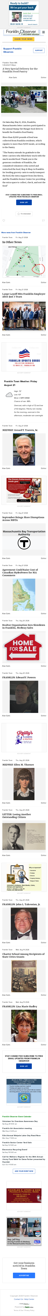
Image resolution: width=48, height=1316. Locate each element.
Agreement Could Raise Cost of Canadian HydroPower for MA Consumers (20, 572)
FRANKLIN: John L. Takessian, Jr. (21, 904)
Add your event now (24, 1171)
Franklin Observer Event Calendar (16, 1117)
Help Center (29, 1299)
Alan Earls (13, 78)
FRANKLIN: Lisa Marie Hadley (19, 1006)
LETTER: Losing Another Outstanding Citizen (16, 816)
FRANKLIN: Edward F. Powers (19, 677)
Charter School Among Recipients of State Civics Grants (23, 955)
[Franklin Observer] (21, 32)
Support (39, 50)
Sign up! (24, 202)
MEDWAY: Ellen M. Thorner (18, 764)
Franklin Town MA (10, 63)
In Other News (12, 242)
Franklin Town (7, 237)
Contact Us (18, 1299)
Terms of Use (19, 1310)
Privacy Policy (29, 1310)
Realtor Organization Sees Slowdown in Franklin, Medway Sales (23, 626)
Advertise (24, 1275)
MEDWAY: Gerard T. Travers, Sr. (20, 430)
